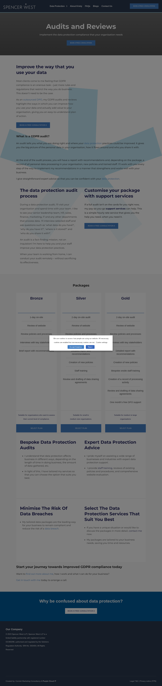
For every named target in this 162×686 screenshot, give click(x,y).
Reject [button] (90, 347)
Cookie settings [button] (101, 342)
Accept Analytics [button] (76, 347)
